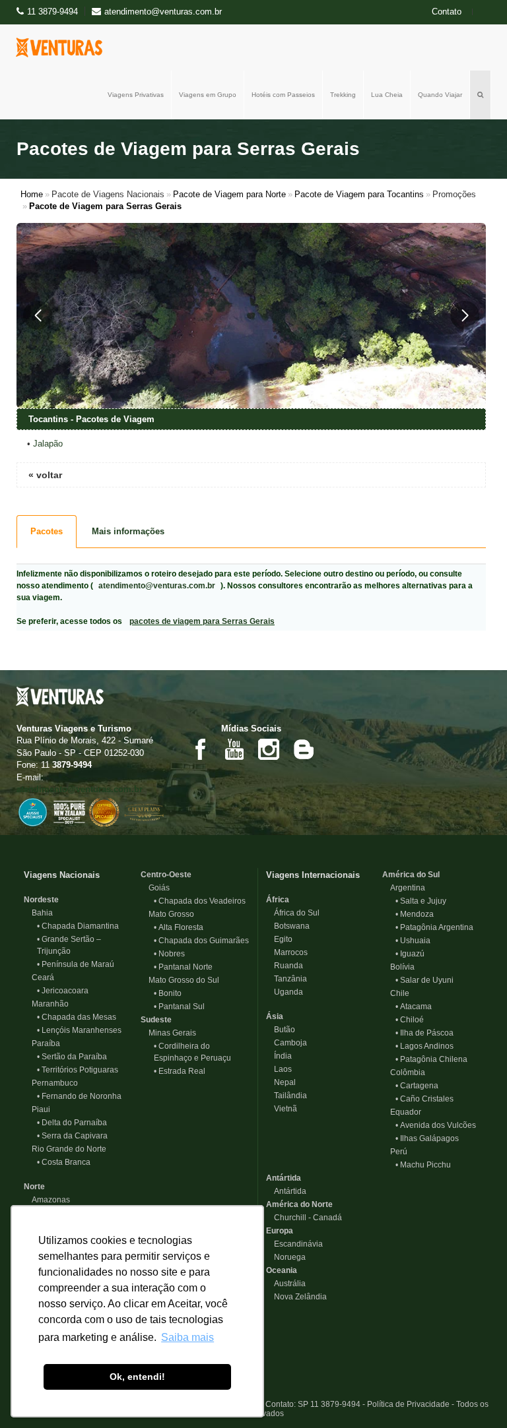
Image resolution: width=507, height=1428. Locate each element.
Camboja (286, 1042)
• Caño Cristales (424, 1098)
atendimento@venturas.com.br (156, 585)
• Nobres (169, 953)
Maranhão (46, 1004)
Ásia (274, 1016)
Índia (279, 1056)
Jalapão (48, 444)
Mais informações (128, 531)
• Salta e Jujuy (420, 901)
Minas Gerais (168, 1033)
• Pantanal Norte (183, 967)
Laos (279, 1069)
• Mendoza (414, 914)
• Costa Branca (63, 1162)
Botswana (288, 926)
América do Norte (299, 1204)
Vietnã (281, 1108)
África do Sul (293, 912)
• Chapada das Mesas (76, 1017)
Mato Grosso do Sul (180, 980)
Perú (394, 1151)
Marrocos (287, 952)
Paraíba (42, 1043)
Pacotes (46, 531)
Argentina (403, 887)
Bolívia (398, 967)
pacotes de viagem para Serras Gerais (202, 621)
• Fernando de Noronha (79, 1096)
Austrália (286, 1283)
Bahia (38, 912)
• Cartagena (416, 1085)
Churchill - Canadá (304, 1217)
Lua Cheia (387, 94)
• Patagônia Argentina (434, 927)
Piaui (37, 1109)
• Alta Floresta (178, 927)
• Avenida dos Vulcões (435, 1125)
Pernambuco (51, 1083)
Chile (395, 993)
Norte (34, 1186)
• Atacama (413, 1006)
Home (31, 194)
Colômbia (403, 1072)
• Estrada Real (179, 1071)
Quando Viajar (440, 94)
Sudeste (156, 1019)
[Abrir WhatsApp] (474, 1395)
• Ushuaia (412, 940)
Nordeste (41, 899)
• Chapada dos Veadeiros (200, 901)
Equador (401, 1112)
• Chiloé (409, 1019)
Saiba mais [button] (187, 1337)
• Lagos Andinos (424, 1046)
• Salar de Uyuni (424, 980)
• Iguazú (409, 953)
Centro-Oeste (166, 874)
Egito (279, 939)
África (277, 899)
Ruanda (284, 965)
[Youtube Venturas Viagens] (234, 749)
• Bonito (168, 993)
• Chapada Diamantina (78, 926)
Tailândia (286, 1095)
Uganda (284, 992)
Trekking (343, 94)
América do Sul (411, 874)
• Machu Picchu (423, 1164)
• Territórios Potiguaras (77, 1069)
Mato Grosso (167, 914)
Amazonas (47, 1199)
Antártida (283, 1178)
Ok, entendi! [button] (137, 1376)
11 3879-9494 (52, 11)
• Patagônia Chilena (431, 1059)
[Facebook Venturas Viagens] (200, 749)
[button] (37, 315)
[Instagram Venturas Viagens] (269, 749)
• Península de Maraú (75, 964)
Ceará (39, 977)
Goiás (155, 887)
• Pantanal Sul (179, 1006)
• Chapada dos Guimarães (201, 940)
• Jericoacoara (62, 990)
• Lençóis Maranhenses (79, 1030)
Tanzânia (286, 978)
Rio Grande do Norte (65, 1149)
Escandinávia (294, 1244)
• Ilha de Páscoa (424, 1033)
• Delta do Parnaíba (72, 1122)
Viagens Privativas (136, 94)
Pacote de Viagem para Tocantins (359, 194)
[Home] (62, 47)
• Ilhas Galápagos (427, 1138)
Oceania (281, 1270)
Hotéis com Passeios (283, 94)
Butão (280, 1029)
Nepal (281, 1082)
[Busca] (480, 95)
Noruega (286, 1257)
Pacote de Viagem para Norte (229, 194)
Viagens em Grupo (207, 94)
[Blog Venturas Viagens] (303, 749)
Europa (279, 1230)
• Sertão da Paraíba (72, 1056)
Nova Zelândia (296, 1296)
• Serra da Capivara (72, 1135)
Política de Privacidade (408, 1404)
